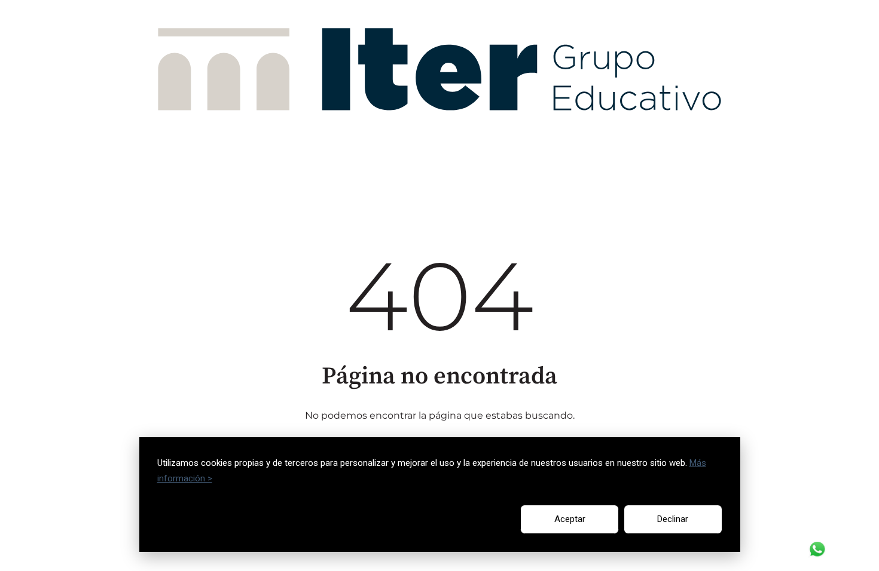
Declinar (672, 519)
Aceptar (569, 519)
